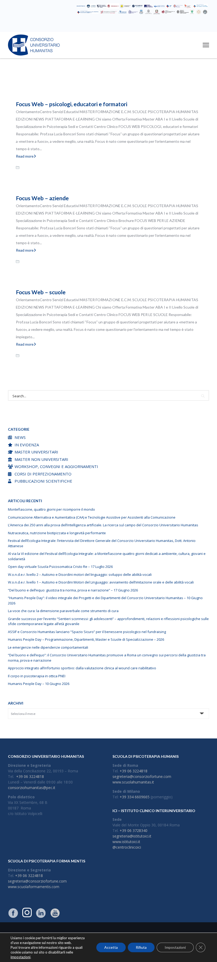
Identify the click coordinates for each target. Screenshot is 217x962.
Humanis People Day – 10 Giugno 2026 (38, 683)
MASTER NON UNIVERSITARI (41, 459)
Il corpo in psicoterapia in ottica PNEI (36, 676)
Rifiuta (141, 947)
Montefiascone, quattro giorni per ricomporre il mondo (51, 509)
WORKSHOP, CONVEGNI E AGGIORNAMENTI (56, 466)
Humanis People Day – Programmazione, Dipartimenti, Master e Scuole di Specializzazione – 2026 (86, 639)
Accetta (111, 947)
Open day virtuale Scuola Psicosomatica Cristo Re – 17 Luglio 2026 (60, 566)
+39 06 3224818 (30, 776)
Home (94, 81)
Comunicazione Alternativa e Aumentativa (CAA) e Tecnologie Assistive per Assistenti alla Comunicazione (91, 517)
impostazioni (20, 957)
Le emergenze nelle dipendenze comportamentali (48, 647)
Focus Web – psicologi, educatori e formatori (71, 104)
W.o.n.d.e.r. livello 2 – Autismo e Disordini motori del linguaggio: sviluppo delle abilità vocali (80, 574)
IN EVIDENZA (27, 444)
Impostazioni (175, 947)
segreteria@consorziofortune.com (141, 776)
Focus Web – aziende (42, 198)
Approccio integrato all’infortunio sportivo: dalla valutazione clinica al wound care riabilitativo (82, 668)
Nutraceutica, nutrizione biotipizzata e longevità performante (57, 533)
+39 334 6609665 (135, 796)
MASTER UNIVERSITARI (36, 452)
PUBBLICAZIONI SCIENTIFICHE (43, 481)
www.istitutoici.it (126, 841)
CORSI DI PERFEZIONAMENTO (43, 473)
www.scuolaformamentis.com (33, 886)
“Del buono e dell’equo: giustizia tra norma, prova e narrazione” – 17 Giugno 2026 (73, 590)
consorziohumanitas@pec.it (31, 787)
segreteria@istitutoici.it (131, 836)
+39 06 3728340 (133, 830)
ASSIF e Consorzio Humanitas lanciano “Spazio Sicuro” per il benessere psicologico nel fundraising (87, 631)
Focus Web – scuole (41, 292)
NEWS (20, 437)
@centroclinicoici (126, 847)
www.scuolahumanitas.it (133, 782)
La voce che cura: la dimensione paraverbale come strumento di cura (63, 610)
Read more (25, 156)
